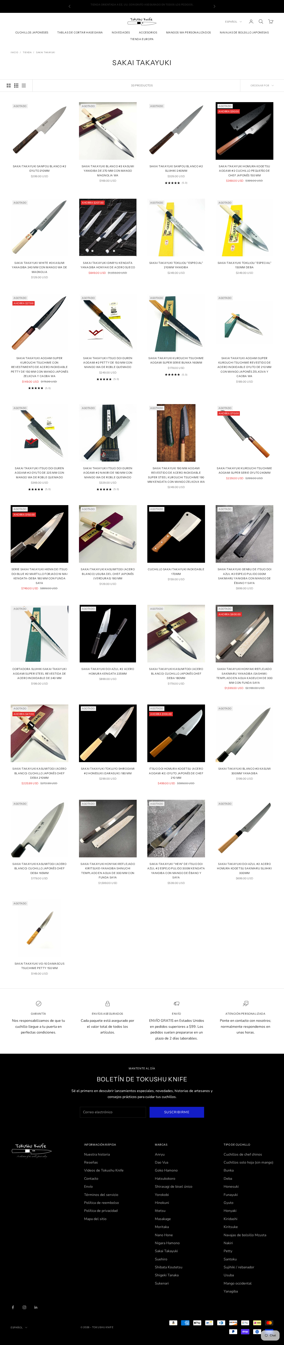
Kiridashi (230, 1219)
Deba (228, 1178)
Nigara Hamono (167, 1243)
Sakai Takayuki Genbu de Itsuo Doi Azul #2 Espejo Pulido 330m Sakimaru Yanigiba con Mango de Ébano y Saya (245, 576)
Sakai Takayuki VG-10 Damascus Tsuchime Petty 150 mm (39, 966)
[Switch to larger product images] (9, 85)
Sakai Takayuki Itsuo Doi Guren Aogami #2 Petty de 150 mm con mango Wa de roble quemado (107, 362)
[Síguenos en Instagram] (24, 1307)
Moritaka (162, 1226)
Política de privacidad (101, 1210)
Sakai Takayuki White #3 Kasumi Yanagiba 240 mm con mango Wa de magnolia (39, 267)
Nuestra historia (97, 1154)
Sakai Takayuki (45, 52)
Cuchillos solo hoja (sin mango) (248, 1162)
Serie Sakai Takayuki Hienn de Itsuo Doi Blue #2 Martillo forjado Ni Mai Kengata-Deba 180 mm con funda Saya (40, 576)
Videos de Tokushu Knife (104, 1170)
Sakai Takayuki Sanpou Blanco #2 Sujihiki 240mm (176, 168)
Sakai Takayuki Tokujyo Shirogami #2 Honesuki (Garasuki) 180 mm (108, 771)
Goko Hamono (166, 1170)
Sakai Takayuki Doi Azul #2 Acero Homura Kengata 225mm (107, 671)
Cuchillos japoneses (31, 32)
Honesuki (231, 1186)
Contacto (91, 1178)
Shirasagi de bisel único (173, 1186)
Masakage (163, 1219)
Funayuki (231, 1194)
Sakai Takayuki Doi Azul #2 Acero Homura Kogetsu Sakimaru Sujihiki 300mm (244, 868)
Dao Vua (161, 1162)
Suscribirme (176, 1112)
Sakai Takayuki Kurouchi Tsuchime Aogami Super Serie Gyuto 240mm (244, 470)
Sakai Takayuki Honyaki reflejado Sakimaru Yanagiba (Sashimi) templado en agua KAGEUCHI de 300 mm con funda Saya (244, 675)
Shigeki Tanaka (167, 1275)
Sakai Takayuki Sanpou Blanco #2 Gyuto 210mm (39, 168)
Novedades (121, 32)
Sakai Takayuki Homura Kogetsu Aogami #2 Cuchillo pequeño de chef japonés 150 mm (244, 171)
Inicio (14, 52)
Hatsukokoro (165, 1178)
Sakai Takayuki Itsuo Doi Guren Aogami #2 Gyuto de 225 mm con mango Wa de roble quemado (39, 473)
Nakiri (228, 1243)
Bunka (229, 1170)
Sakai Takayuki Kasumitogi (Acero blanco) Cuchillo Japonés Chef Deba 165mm (39, 868)
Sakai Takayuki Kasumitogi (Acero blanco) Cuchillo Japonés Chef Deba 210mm (39, 773)
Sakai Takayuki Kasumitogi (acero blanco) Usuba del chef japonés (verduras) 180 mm (108, 574)
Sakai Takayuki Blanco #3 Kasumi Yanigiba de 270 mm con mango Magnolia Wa (108, 171)
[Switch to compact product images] (24, 85)
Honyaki (230, 1210)
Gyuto (228, 1202)
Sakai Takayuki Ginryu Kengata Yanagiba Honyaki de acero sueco (108, 265)
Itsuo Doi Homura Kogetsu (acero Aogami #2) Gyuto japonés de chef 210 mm (176, 773)
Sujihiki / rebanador (239, 1267)
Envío (88, 1186)
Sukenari (162, 1283)
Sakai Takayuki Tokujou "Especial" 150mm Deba (245, 265)
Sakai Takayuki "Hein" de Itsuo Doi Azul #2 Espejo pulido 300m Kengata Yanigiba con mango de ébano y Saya (176, 870)
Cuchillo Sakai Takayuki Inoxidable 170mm (176, 571)
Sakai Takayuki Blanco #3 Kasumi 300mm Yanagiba (244, 771)
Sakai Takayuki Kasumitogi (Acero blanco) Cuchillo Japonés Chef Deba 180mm (176, 673)
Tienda (27, 52)
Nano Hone (164, 1235)
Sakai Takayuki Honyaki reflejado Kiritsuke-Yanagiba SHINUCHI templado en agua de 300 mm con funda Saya (108, 870)
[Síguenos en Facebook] (13, 1307)
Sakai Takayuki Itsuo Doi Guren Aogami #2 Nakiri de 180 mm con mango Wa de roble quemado (107, 473)
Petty (228, 1251)
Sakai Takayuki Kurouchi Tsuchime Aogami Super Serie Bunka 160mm (176, 360)
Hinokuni (162, 1202)
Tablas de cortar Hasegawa (80, 32)
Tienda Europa (142, 39)
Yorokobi (162, 1194)
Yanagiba (231, 1291)
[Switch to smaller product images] (16, 85)
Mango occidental (238, 1283)
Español (231, 21)
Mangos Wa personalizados (188, 32)
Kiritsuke (231, 1226)
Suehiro (161, 1259)
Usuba (229, 1275)
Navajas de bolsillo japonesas (244, 32)
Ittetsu (160, 1210)
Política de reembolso (101, 1202)
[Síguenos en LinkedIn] (36, 1307)
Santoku (230, 1259)
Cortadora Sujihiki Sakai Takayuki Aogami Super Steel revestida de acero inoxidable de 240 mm (39, 673)
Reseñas (91, 1162)
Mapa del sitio (95, 1219)
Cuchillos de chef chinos (243, 1154)
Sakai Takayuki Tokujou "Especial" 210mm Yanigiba (176, 265)
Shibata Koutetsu (168, 1267)
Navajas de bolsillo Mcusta (245, 1235)
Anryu (160, 1154)
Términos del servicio (101, 1194)
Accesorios (148, 32)
